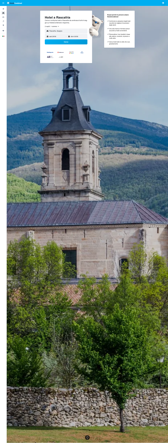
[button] (3, 3)
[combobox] (52, 26)
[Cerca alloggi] (3, 13)
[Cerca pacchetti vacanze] (3, 21)
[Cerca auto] (3, 17)
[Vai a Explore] (3, 25)
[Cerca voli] (3, 9)
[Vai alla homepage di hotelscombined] (14, 3)
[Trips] (3, 31)
